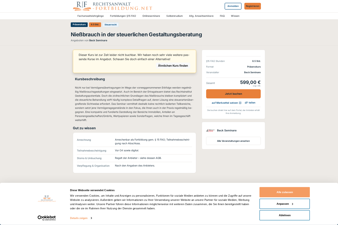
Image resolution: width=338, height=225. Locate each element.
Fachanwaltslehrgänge (90, 15)
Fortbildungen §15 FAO (123, 15)
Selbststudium (174, 15)
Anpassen (283, 203)
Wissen (235, 15)
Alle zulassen (285, 192)
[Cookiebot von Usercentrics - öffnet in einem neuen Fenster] (46, 218)
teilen (252, 102)
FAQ (222, 15)
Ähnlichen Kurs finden (173, 65)
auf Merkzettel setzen (225, 102)
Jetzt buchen (233, 93)
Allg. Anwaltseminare (201, 15)
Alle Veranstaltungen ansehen (233, 140)
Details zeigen (78, 218)
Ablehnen (285, 215)
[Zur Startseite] (112, 6)
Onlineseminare (151, 15)
